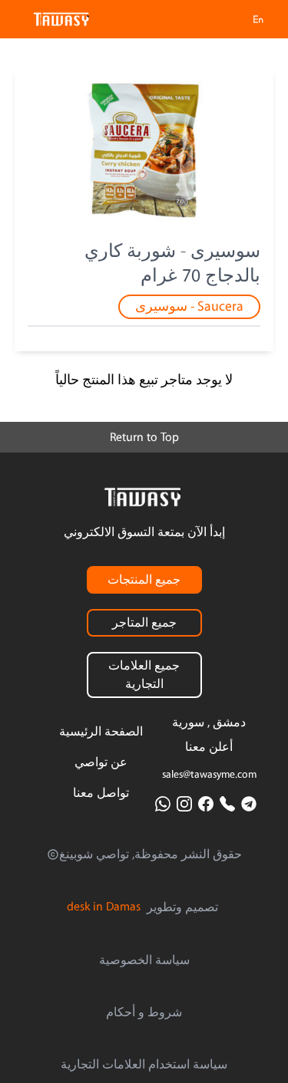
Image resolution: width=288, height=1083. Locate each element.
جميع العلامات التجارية (144, 675)
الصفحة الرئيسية (101, 732)
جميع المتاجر (144, 623)
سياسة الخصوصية (144, 960)
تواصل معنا (101, 793)
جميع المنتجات (144, 580)
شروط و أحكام (144, 1012)
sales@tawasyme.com (209, 775)
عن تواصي (100, 762)
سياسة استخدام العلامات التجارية (144, 1064)
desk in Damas (104, 906)
